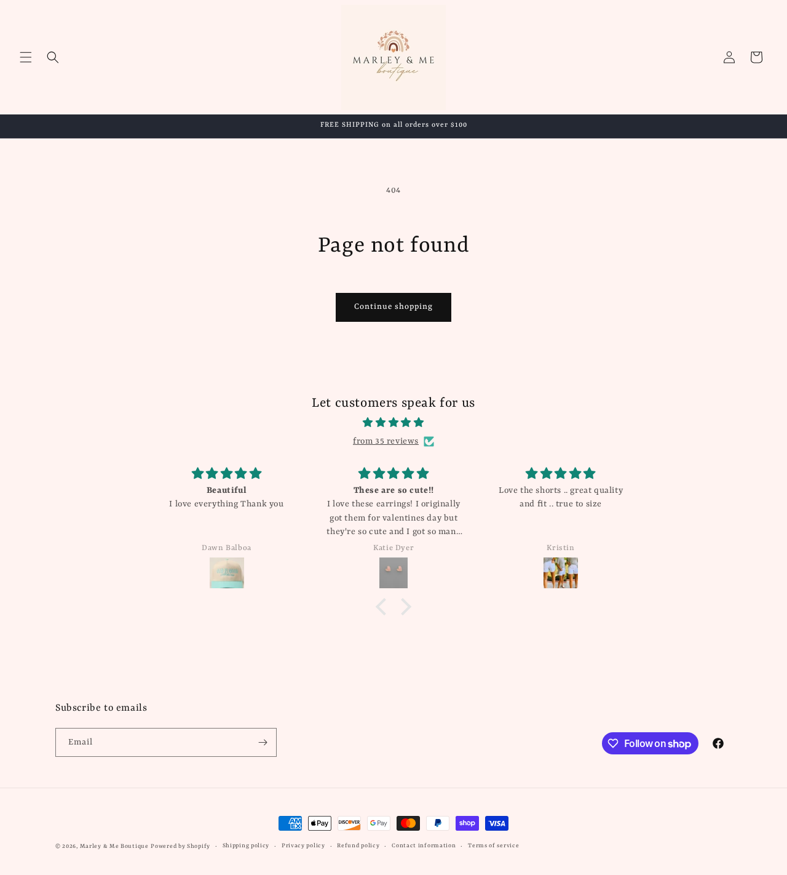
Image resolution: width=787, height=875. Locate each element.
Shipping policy (246, 845)
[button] (25, 57)
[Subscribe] (262, 742)
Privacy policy (303, 845)
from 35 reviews (386, 441)
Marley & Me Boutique (114, 846)
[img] (393, 423)
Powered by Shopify (180, 846)
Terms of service (493, 845)
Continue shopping (393, 306)
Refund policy (358, 845)
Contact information (424, 845)
